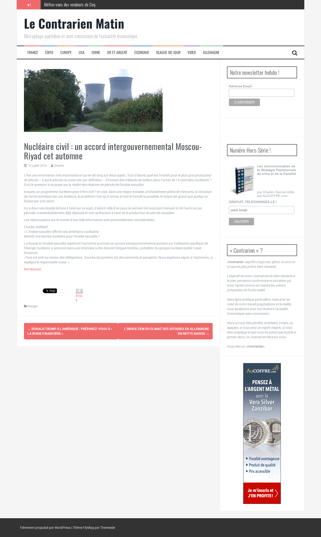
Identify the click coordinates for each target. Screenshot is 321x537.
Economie (141, 52)
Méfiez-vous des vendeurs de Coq (69, 4)
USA (82, 52)
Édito (49, 52)
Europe (66, 52)
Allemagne (211, 52)
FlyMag (88, 527)
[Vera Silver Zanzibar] (262, 433)
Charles (59, 165)
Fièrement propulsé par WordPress (45, 527)
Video (192, 52)
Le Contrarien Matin (74, 23)
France (32, 52)
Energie (32, 306)
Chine (96, 52)
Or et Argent (117, 52)
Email (79, 298)
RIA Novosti (32, 269)
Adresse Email (240, 86)
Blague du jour (168, 52)
